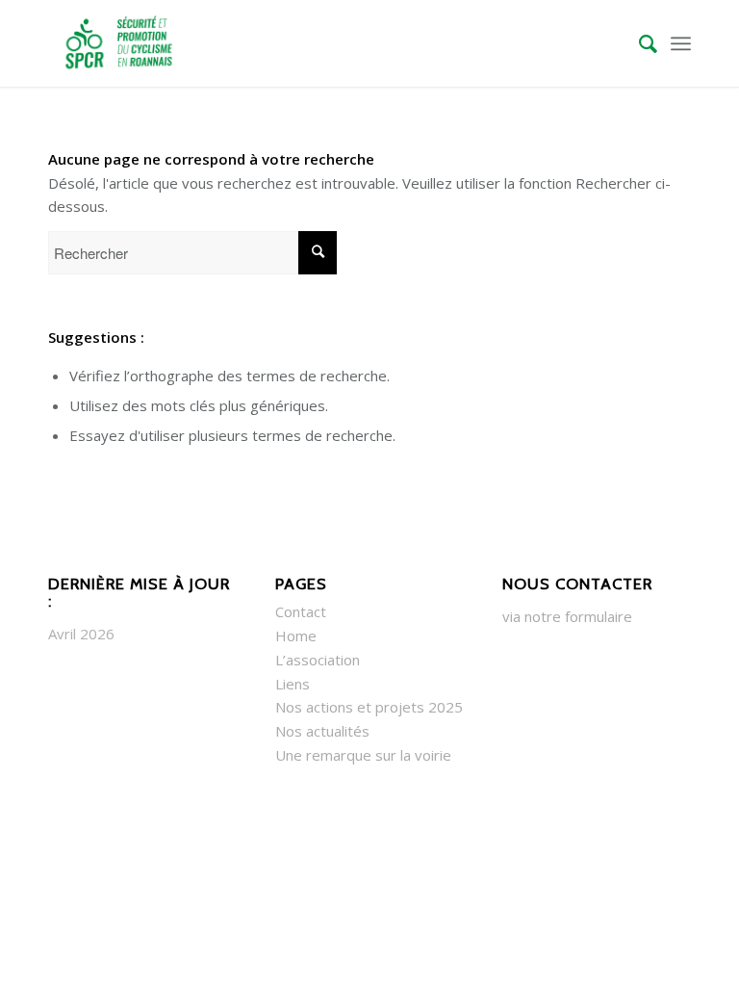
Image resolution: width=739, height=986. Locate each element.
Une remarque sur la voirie (363, 755)
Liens (292, 683)
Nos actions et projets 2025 (369, 706)
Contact (300, 611)
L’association (317, 659)
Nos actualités (322, 730)
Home (296, 635)
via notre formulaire (567, 616)
